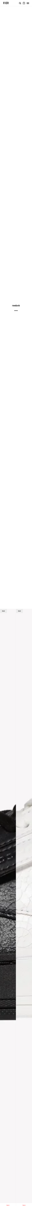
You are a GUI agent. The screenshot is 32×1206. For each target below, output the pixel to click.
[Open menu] (28, 3)
